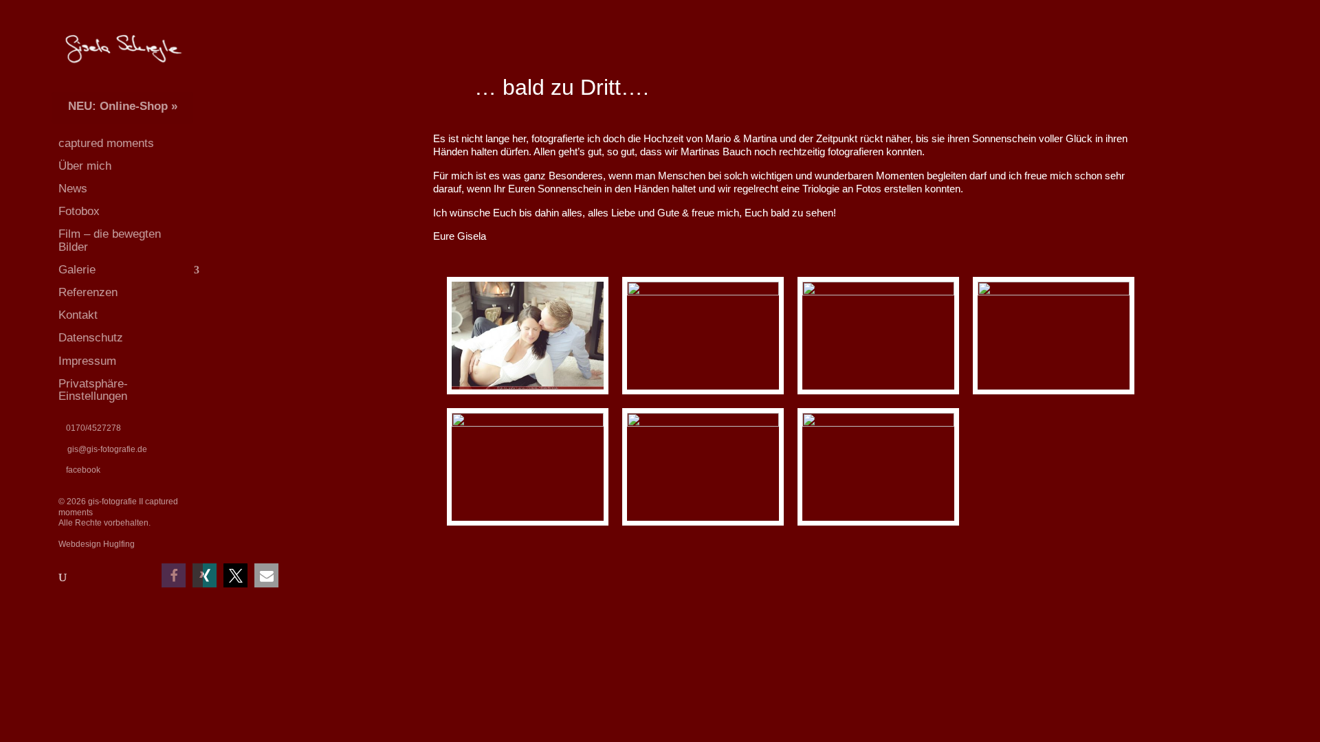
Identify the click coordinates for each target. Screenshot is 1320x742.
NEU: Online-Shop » (122, 106)
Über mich (84, 166)
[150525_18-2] (703, 394)
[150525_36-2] (1053, 394)
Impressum (87, 361)
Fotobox (79, 211)
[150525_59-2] (527, 525)
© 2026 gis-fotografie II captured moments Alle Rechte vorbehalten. (118, 512)
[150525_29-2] (878, 394)
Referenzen (88, 292)
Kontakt (78, 315)
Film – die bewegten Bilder (109, 240)
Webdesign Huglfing (96, 544)
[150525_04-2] (527, 394)
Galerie (77, 270)
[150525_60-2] (703, 525)
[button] (204, 575)
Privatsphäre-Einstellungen (93, 390)
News (72, 189)
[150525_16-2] (878, 525)
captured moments (106, 143)
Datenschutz (90, 338)
